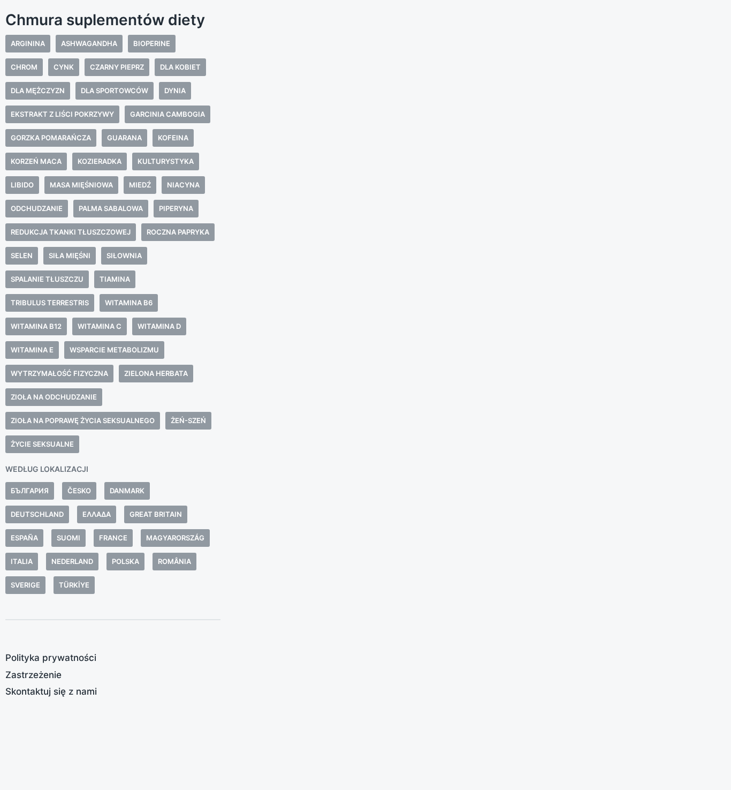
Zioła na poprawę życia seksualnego (83, 420)
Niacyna (183, 184)
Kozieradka (99, 161)
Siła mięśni (69, 255)
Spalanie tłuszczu (47, 279)
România (174, 561)
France (113, 537)
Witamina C (99, 326)
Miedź (140, 184)
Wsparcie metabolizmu (114, 349)
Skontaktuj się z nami (51, 691)
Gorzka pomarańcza (51, 137)
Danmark (127, 490)
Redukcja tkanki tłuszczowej (71, 232)
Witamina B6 (129, 302)
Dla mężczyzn (38, 90)
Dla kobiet (180, 67)
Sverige (25, 585)
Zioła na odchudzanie (54, 397)
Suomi (68, 537)
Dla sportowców (114, 90)
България (30, 490)
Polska (125, 561)
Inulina (297, 344)
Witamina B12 (36, 326)
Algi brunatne (269, 317)
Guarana (124, 137)
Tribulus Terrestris (50, 302)
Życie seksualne (42, 444)
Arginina (28, 43)
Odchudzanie (37, 208)
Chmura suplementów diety (105, 20)
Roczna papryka (178, 232)
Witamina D (159, 326)
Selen (22, 255)
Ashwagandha (89, 43)
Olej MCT (321, 357)
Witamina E (32, 349)
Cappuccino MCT (274, 290)
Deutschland (37, 514)
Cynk (64, 67)
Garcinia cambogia (167, 114)
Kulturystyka (166, 161)
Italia (22, 561)
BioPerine (151, 43)
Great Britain (156, 514)
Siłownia (124, 255)
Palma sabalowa (111, 208)
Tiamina (115, 279)
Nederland (72, 561)
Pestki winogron (275, 371)
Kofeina (173, 137)
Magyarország (175, 537)
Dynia (175, 90)
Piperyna (176, 208)
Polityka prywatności (50, 657)
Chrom (24, 67)
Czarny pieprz (117, 67)
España (24, 537)
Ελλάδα (96, 514)
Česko (79, 490)
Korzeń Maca (36, 161)
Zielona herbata (156, 373)
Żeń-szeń (188, 420)
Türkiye (74, 585)
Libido (22, 184)
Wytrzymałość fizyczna (59, 373)
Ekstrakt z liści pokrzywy (62, 114)
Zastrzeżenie (33, 674)
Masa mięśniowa (81, 184)
